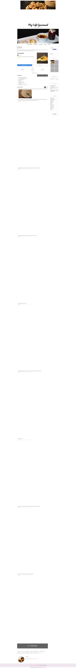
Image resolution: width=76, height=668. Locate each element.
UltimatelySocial (43, 667)
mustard (31, 651)
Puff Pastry (41, 44)
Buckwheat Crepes (52, 91)
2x (42, 75)
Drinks (51, 103)
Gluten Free (35, 44)
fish (24, 651)
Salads (51, 108)
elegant (22, 651)
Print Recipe (25, 65)
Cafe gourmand (29, 44)
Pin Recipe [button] (40, 65)
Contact (49, 44)
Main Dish (33, 658)
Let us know (32, 646)
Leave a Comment (40, 652)
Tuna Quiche (19, 47)
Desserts (51, 101)
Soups (51, 109)
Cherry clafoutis (52, 86)
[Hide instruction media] (47, 87)
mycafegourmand (35, 651)
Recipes (45, 44)
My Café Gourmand (38, 25)
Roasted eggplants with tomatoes (54, 90)
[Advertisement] (38, 16)
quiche (43, 651)
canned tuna (19, 651)
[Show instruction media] (45, 87)
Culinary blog (52, 100)
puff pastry (41, 651)
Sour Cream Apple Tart (53, 85)
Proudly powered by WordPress (34, 665)
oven (38, 651)
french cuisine (27, 651)
